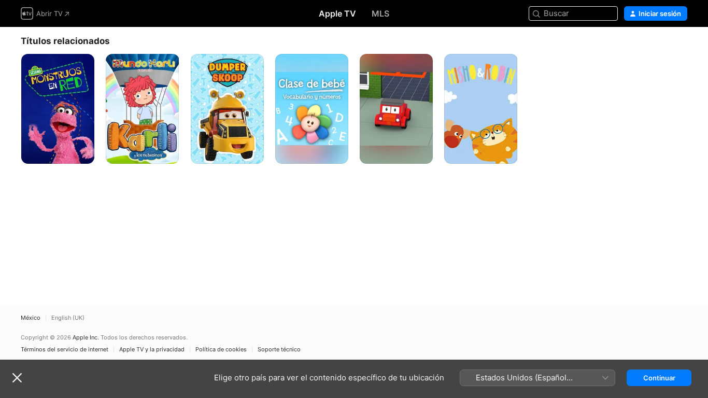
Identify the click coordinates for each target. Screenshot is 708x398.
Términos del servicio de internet (64, 349)
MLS (380, 13)
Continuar (659, 378)
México (30, 318)
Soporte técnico (279, 349)
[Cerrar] (17, 377)
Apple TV (337, 13)
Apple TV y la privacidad (152, 349)
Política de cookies (221, 349)
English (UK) (67, 318)
